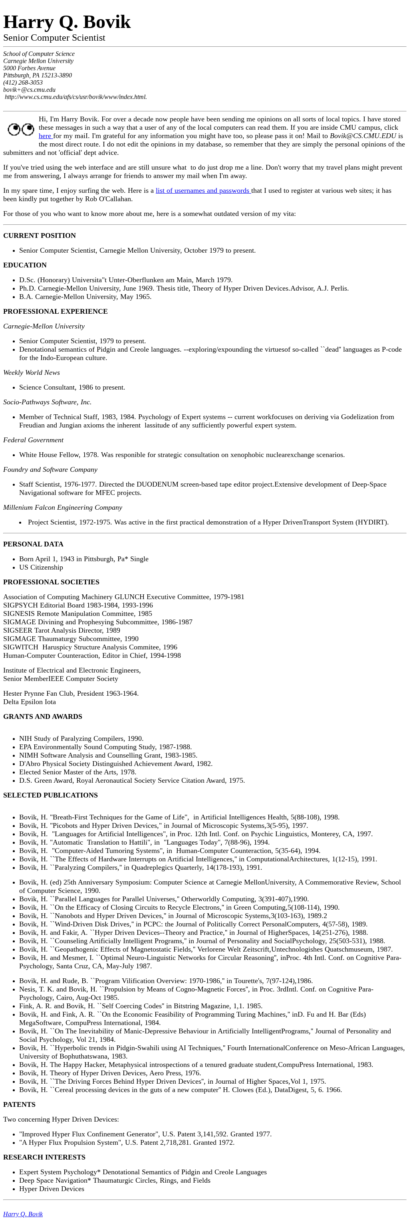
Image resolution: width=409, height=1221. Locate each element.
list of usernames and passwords (203, 190)
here (46, 136)
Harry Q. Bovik (23, 1214)
